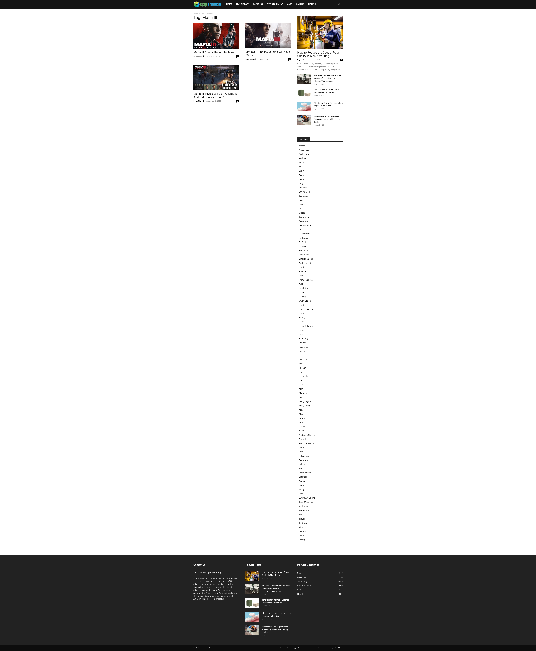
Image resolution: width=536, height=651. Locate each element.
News (301, 430)
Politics (302, 451)
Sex (300, 468)
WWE (301, 535)
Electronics (304, 254)
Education (303, 250)
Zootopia (303, 539)
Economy (303, 246)
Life (300, 380)
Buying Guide (305, 191)
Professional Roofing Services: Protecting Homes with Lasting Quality (327, 119)
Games (302, 292)
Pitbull (302, 447)
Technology (242, 4)
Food (301, 275)
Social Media (305, 472)
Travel (302, 518)
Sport (301, 485)
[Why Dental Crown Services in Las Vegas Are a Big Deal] (304, 106)
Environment (305, 263)
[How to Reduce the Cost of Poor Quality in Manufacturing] (320, 32)
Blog (301, 183)
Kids (301, 363)
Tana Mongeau (306, 502)
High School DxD (306, 309)
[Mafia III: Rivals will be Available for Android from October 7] (216, 77)
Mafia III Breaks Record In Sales (213, 52)
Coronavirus (304, 221)
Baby (301, 170)
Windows (303, 531)
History (302, 313)
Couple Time (305, 225)
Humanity (303, 338)
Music (302, 422)
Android (303, 158)
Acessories (304, 150)
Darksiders (304, 238)
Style (301, 493)
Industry (303, 342)
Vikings (302, 527)
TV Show (303, 523)
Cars (289, 4)
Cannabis (303, 196)
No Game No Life (307, 435)
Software (303, 476)
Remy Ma (303, 460)
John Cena (303, 359)
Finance (302, 271)
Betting (302, 179)
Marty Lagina (305, 401)
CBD (301, 208)
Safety (302, 464)
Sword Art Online (307, 497)
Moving (302, 418)
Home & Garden (306, 326)
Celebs (302, 212)
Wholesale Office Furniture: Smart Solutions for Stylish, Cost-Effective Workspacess (328, 78)
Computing (304, 217)
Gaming (300, 4)
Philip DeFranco (306, 443)
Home (229, 4)
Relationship (305, 456)
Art (300, 166)
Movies (302, 414)
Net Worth (304, 426)
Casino (302, 204)
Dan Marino (304, 233)
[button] (339, 4)
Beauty (302, 175)
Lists (301, 384)
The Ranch (304, 510)
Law (301, 372)
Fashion (302, 267)
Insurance (303, 347)
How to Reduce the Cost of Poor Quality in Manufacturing (318, 54)
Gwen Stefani (305, 300)
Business (258, 4)
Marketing (303, 393)
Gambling (303, 288)
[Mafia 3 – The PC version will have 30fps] (268, 35)
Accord (302, 145)
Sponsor (303, 481)
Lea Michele (304, 376)
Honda (302, 330)
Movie (302, 409)
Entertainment (275, 4)
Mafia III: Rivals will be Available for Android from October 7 (216, 95)
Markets (303, 397)
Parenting (303, 439)
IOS (300, 355)
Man (301, 388)
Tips (301, 514)
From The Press (306, 279)
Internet (303, 351)
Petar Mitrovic (198, 56)
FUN (301, 284)
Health (312, 4)
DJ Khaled (303, 242)
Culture (302, 229)
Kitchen (302, 368)
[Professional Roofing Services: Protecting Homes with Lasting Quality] (304, 120)
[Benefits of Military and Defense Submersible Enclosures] (304, 93)
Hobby (302, 317)
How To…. (303, 334)
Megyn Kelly (304, 405)
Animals (303, 162)
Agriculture (304, 154)
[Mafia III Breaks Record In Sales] (216, 36)
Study (301, 489)
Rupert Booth (302, 60)
